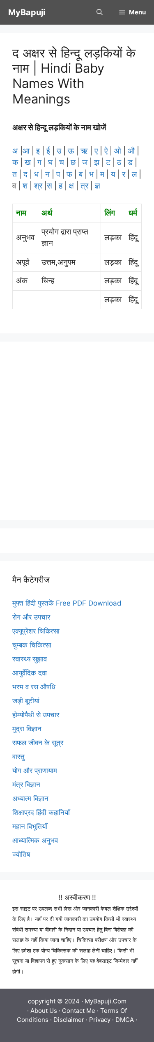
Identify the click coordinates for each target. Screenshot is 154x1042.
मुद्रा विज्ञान (26, 729)
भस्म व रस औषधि (33, 687)
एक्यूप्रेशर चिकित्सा (36, 631)
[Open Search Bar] (99, 12)
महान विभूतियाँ (29, 826)
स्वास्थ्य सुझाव (29, 659)
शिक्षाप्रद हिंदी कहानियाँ (41, 812)
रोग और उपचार (31, 617)
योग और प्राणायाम (34, 771)
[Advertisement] (77, 431)
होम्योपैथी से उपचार (35, 715)
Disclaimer (68, 1020)
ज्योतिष (21, 854)
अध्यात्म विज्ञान (30, 798)
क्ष (71, 185)
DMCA (124, 1020)
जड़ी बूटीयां (25, 701)
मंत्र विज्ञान (26, 784)
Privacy (99, 1020)
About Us (43, 1010)
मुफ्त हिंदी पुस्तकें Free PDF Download (67, 603)
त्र (84, 185)
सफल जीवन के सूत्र (37, 743)
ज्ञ (96, 185)
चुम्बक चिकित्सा (31, 645)
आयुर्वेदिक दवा (29, 673)
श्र (38, 185)
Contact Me (78, 1010)
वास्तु (18, 757)
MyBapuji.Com (105, 1001)
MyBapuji (26, 12)
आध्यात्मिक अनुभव (35, 840)
